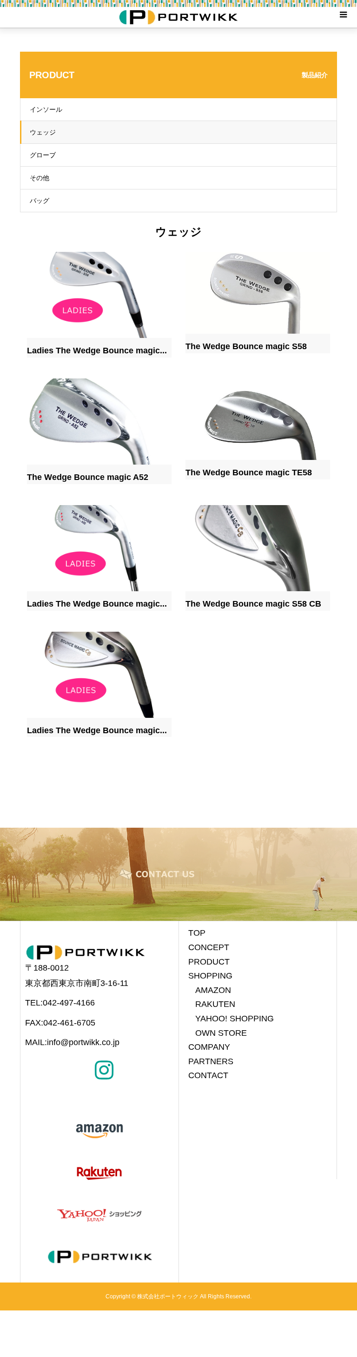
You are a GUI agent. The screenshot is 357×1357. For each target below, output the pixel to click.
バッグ (39, 200)
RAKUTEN (215, 1004)
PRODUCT (209, 961)
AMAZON (213, 990)
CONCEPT (208, 947)
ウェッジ (43, 132)
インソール (46, 109)
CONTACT (208, 1075)
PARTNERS (210, 1061)
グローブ (43, 155)
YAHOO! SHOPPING (234, 1018)
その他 (39, 178)
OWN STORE (221, 1033)
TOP (196, 933)
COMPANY (209, 1047)
